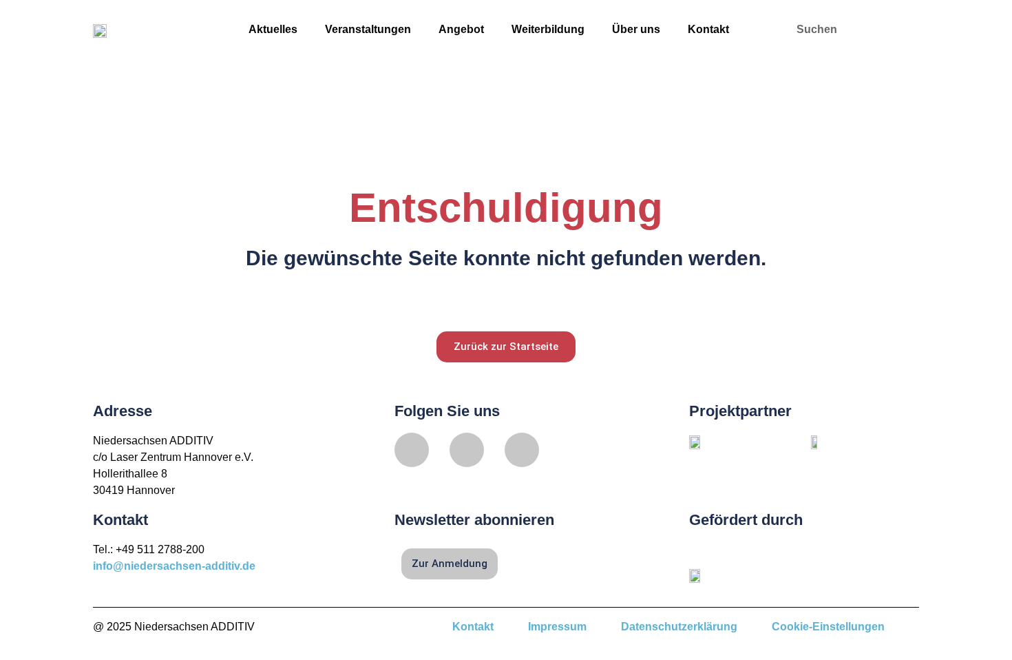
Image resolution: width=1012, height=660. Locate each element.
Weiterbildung (548, 29)
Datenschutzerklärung (679, 626)
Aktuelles (273, 29)
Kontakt (708, 29)
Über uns (636, 29)
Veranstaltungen (368, 29)
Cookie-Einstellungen (828, 626)
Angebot (461, 29)
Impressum (557, 626)
